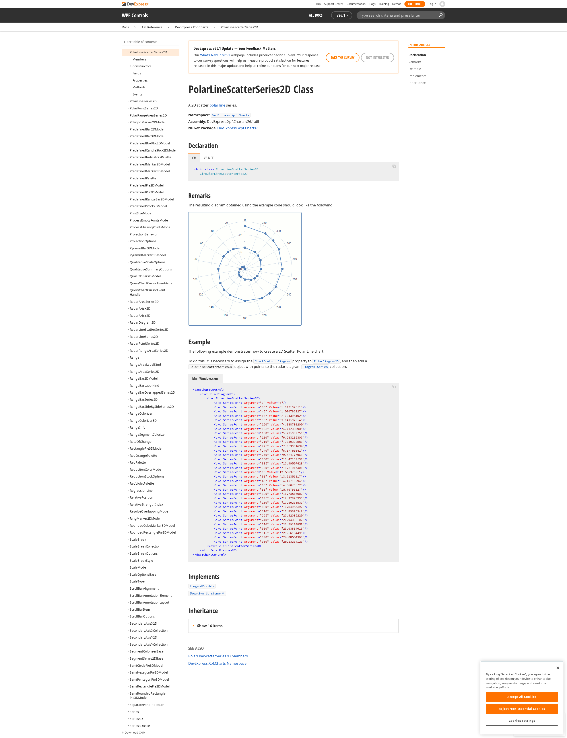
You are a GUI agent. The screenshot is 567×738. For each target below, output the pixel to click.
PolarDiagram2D (326, 361)
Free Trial (415, 4)
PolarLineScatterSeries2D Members (218, 656)
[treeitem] (148, 52)
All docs (315, 15)
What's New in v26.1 (215, 55)
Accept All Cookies (521, 697)
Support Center (333, 4)
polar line (217, 105)
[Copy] (394, 166)
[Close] (558, 668)
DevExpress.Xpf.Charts (191, 27)
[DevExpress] (135, 4)
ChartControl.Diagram (272, 361)
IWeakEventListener (205, 593)
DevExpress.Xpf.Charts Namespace (217, 663)
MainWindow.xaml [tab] (205, 378)
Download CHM (135, 732)
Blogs (372, 4)
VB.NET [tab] (209, 157)
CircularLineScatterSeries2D (224, 174)
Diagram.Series (315, 367)
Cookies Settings (522, 721)
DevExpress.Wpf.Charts (236, 128)
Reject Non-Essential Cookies (522, 709)
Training (384, 4)
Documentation (355, 4)
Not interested (377, 57)
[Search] (440, 15)
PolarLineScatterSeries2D (239, 27)
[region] (521, 697)
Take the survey (343, 57)
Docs (125, 27)
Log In (432, 4)
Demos (396, 4)
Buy (318, 4)
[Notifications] (442, 4)
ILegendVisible (202, 586)
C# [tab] (194, 157)
